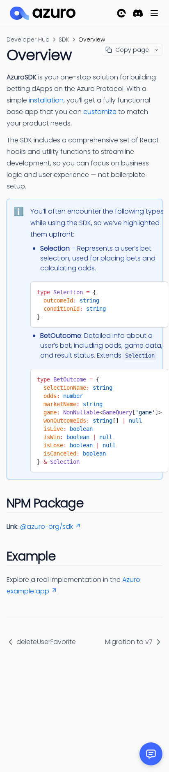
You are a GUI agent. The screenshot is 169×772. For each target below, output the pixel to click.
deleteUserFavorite (46, 641)
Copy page (132, 50)
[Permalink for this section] (91, 503)
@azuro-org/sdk (46, 526)
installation (46, 100)
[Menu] (154, 13)
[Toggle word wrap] (142, 290)
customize (99, 111)
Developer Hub (28, 39)
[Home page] (42, 13)
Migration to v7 (129, 641)
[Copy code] (156, 290)
